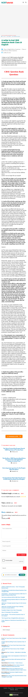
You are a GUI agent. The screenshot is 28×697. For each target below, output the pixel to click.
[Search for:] (25, 3)
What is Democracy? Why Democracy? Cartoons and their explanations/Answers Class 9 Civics (13, 669)
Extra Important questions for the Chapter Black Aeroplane (14, 468)
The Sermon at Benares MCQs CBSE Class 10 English (13, 597)
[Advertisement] (14, 20)
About (16, 689)
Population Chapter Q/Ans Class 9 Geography (11, 610)
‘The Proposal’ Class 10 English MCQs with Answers (12, 618)
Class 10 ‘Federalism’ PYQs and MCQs (9, 612)
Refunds (12, 689)
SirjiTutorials (13, 692)
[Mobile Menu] (23, 3)
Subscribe (22, 574)
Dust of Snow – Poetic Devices (15, 662)
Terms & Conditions (19, 688)
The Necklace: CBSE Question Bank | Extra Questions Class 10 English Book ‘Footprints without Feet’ (14, 460)
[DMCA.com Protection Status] (14, 694)
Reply (22, 493)
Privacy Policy (11, 688)
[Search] (25, 568)
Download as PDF (15, 436)
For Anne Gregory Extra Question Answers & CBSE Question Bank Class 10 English (14, 478)
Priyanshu (3, 641)
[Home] (1, 36)
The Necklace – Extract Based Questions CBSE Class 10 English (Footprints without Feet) (13, 594)
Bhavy (3, 512)
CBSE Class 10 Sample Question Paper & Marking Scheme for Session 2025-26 (12, 607)
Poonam (3, 655)
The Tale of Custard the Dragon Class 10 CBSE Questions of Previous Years (14, 449)
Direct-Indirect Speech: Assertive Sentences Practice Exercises (12, 666)
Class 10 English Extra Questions (16, 36)
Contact (5, 688)
